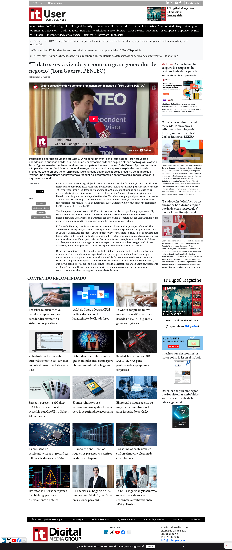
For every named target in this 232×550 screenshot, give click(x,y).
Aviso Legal (78, 519)
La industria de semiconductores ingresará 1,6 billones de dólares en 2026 (48, 453)
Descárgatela (174, 15)
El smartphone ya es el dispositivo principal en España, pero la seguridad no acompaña (93, 407)
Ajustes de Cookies (126, 519)
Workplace (99, 30)
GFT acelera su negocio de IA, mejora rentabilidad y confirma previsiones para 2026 (93, 495)
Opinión (35, 30)
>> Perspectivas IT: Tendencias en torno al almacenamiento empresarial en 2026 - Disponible (85, 50)
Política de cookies (100, 519)
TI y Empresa (168, 30)
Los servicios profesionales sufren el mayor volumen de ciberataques (134, 453)
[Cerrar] (184, 546)
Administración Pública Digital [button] (48, 26)
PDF (187, 326)
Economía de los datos (41, 217)
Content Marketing (169, 26)
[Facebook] (180, 3)
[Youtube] (176, 3)
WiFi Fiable (36, 34)
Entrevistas (149, 26)
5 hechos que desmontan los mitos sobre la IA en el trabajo (181, 356)
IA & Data (85, 30)
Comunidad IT (105, 26)
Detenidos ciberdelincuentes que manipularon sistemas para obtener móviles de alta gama (93, 360)
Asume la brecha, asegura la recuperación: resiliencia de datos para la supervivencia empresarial (180, 70)
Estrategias (190, 26)
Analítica (41, 213)
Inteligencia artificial (41, 208)
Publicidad (195, 519)
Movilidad (152, 30)
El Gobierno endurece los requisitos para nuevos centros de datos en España (92, 453)
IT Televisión (49, 30)
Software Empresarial (111, 34)
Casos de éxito (136, 30)
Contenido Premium (127, 26)
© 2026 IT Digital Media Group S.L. (48, 519)
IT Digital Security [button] (81, 26)
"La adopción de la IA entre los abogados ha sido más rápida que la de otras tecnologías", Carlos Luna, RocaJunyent (182, 207)
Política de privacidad (154, 519)
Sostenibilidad (116, 30)
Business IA (89, 34)
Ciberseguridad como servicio (63, 34)
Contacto (177, 519)
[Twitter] (171, 3)
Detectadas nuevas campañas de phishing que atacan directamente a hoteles (48, 495)
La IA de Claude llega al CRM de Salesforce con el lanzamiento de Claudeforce (91, 314)
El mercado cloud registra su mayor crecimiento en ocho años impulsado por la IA (134, 407)
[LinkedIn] (167, 3)
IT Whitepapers (69, 30)
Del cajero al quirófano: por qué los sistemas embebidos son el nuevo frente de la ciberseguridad (180, 396)
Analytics (41, 203)
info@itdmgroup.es (173, 540)
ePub (195, 326)
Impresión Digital (188, 30)
